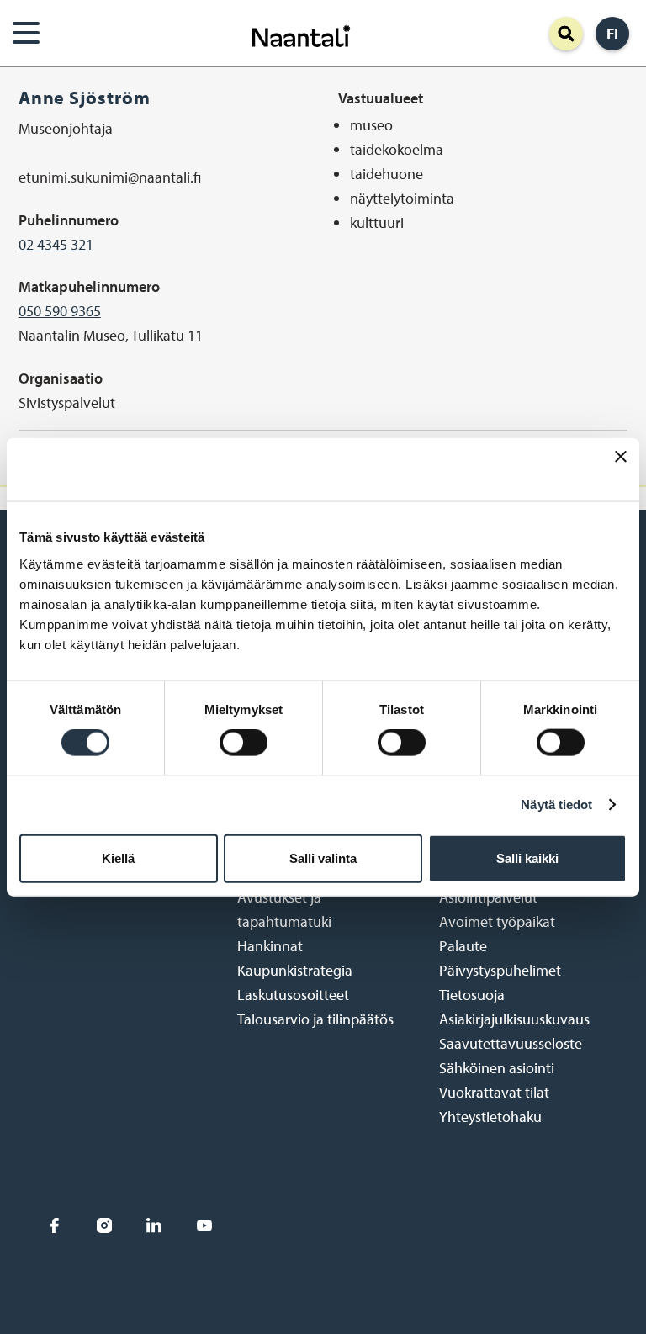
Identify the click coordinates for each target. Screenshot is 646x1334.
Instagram (104, 1225)
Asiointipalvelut (488, 897)
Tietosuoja (472, 994)
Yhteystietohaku (490, 1116)
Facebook (54, 1225)
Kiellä (118, 857)
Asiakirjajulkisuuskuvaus (514, 1019)
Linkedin (154, 1225)
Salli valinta (323, 857)
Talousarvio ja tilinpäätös (315, 1019)
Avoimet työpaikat (497, 921)
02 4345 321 (56, 244)
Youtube (204, 1225)
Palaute (463, 946)
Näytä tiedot (556, 804)
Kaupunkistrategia (294, 970)
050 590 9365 (60, 310)
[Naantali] (301, 34)
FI (612, 33)
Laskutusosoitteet (293, 994)
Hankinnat (270, 946)
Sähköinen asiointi (496, 1067)
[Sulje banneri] (621, 470)
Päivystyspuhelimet (500, 970)
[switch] (243, 742)
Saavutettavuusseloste (510, 1043)
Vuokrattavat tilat (494, 1092)
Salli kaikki (527, 857)
